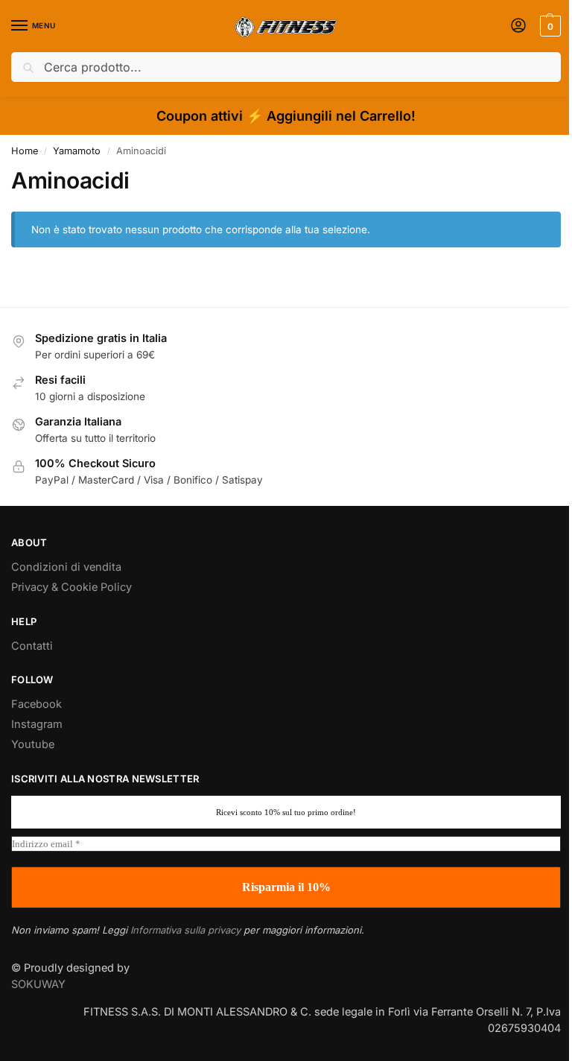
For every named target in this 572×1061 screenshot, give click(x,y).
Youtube (32, 744)
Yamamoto (77, 150)
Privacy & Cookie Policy (71, 587)
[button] (548, 26)
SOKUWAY (38, 984)
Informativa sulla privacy (185, 930)
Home (24, 150)
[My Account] (518, 26)
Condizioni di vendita (66, 567)
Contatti (32, 646)
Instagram (37, 724)
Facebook (36, 704)
